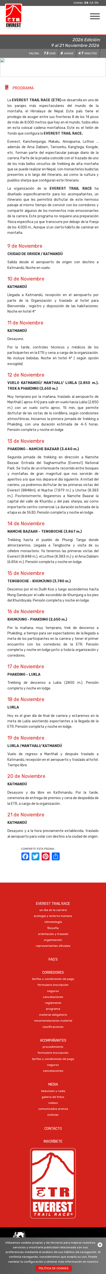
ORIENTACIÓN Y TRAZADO (53, 934)
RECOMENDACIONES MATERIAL (53, 1020)
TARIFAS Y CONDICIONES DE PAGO (53, 979)
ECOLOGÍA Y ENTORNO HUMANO (53, 916)
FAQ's (53, 959)
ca (91, 2)
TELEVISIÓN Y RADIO (53, 1091)
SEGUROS (53, 991)
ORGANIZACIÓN (53, 940)
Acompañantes (53, 1040)
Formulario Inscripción (53, 985)
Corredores (53, 973)
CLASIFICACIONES (53, 1027)
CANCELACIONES (53, 997)
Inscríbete (53, 1141)
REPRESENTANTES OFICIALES (53, 946)
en (96, 2)
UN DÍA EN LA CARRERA (53, 910)
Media (53, 1084)
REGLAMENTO (53, 1003)
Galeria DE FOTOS (53, 1097)
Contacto (53, 1129)
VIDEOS (53, 1103)
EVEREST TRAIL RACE (53, 904)
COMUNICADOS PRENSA (53, 1109)
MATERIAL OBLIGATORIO (53, 1014)
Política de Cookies (54, 1268)
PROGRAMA (53, 1009)
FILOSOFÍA (53, 928)
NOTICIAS (53, 1114)
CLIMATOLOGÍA (53, 922)
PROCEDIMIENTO (53, 1047)
